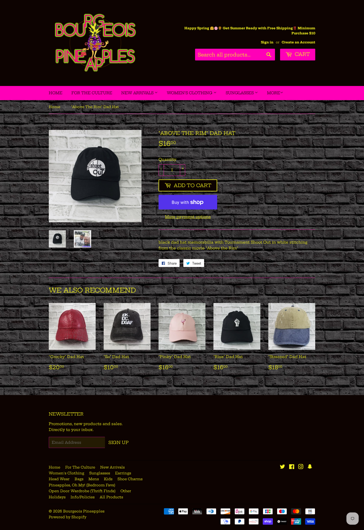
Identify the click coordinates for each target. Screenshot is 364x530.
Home (55, 93)
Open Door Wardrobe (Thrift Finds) (82, 491)
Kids (108, 479)
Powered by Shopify (67, 517)
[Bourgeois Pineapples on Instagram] (301, 467)
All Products (111, 497)
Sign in (267, 42)
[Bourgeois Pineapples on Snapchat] (310, 467)
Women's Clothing (190, 93)
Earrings (123, 473)
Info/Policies (83, 497)
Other (125, 491)
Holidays (57, 497)
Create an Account (298, 42)
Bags (79, 479)
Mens (93, 479)
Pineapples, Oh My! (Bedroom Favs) (82, 485)
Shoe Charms (130, 479)
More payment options (188, 216)
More (273, 93)
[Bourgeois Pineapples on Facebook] (291, 467)
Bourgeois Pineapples (83, 511)
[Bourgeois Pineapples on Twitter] (282, 467)
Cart (301, 54)
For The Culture (91, 93)
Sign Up (118, 442)
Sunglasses (240, 93)
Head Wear (59, 479)
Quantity (167, 159)
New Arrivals (138, 93)
